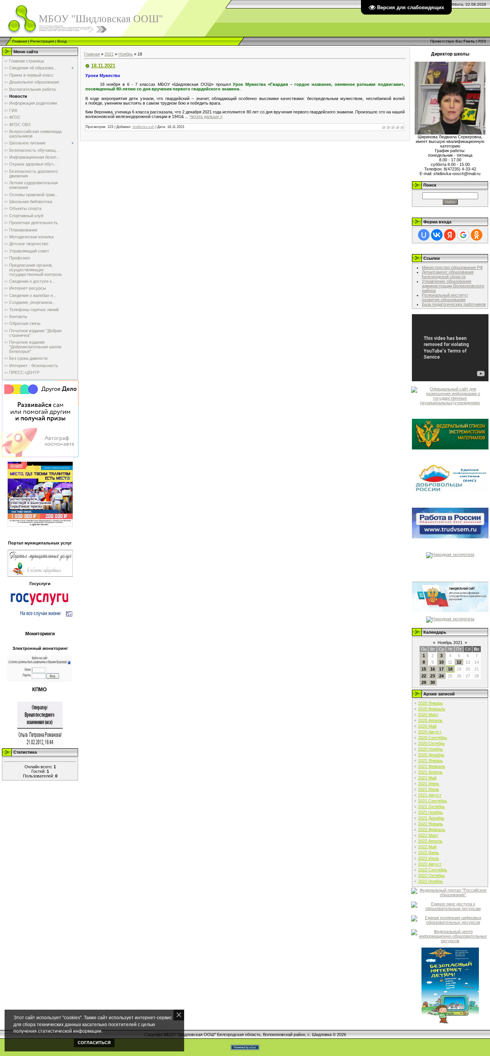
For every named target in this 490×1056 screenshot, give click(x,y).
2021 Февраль (431, 766)
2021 (109, 54)
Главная (19, 41)
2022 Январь (430, 824)
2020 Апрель (430, 720)
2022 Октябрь (431, 875)
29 (423, 682)
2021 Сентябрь (432, 801)
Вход (62, 41)
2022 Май (427, 846)
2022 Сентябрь (432, 869)
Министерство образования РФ (452, 267)
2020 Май (427, 726)
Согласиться (94, 1042)
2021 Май (427, 778)
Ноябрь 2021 (450, 642)
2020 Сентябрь (432, 737)
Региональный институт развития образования (445, 297)
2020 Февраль (431, 709)
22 (423, 676)
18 (450, 669)
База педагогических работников (454, 304)
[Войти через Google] (463, 235)
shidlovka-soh (143, 127)
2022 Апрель (430, 841)
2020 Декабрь (431, 755)
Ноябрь (125, 54)
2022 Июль (428, 858)
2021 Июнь (428, 783)
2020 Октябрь (431, 743)
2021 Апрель (430, 772)
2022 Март (428, 835)
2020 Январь (430, 703)
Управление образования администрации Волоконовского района (453, 286)
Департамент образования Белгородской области (448, 274)
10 (441, 662)
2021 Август (429, 795)
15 (423, 669)
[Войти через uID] (424, 235)
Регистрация (42, 41)
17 (441, 669)
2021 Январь (430, 760)
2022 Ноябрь (430, 881)
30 (432, 682)
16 (432, 669)
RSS (482, 41)
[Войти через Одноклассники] (476, 235)
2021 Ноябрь (430, 812)
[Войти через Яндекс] (450, 235)
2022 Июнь (428, 852)
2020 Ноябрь (430, 749)
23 (432, 676)
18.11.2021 (103, 66)
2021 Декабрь (431, 818)
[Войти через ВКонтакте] (437, 235)
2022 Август (429, 864)
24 (441, 676)
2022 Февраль (431, 829)
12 (459, 662)
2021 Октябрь (431, 806)
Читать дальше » (205, 116)
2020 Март (428, 714)
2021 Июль (428, 789)
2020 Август (429, 732)
